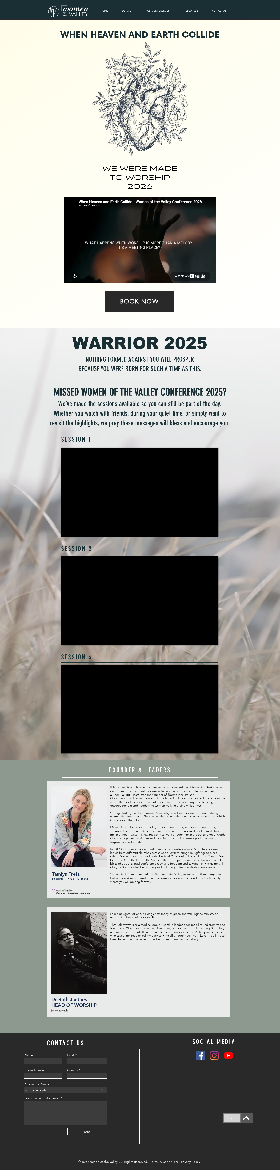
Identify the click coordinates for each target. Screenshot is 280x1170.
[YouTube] (228, 1055)
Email (71, 1055)
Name (29, 1055)
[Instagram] (214, 1055)
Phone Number (35, 1070)
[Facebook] (200, 1055)
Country (72, 1070)
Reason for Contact (38, 1084)
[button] (157, 11)
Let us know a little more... (42, 1098)
